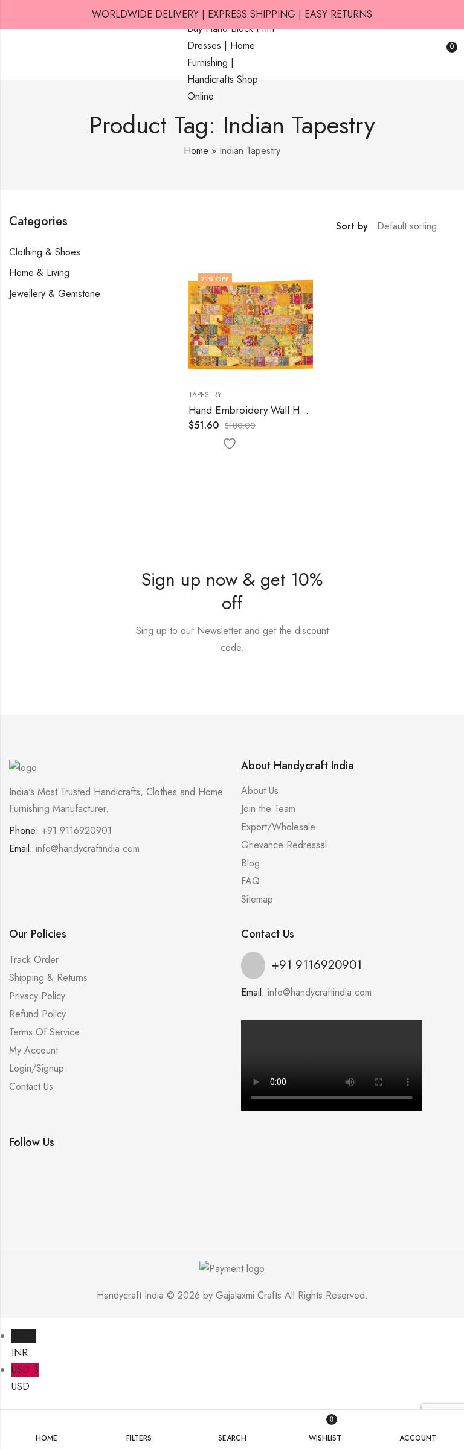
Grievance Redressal (284, 845)
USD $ (25, 1378)
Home (196, 151)
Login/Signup (36, 1068)
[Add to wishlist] (225, 444)
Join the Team (268, 809)
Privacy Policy (37, 996)
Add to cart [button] (200, 444)
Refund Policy (37, 1014)
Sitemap (257, 899)
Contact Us (31, 1086)
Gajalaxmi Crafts (249, 1295)
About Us (260, 791)
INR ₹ (23, 1344)
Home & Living (39, 273)
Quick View (249, 444)
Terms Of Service (44, 1032)
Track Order (34, 960)
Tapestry (205, 394)
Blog (250, 863)
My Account (33, 1050)
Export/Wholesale (278, 827)
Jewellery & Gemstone (54, 294)
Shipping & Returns (48, 978)
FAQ (250, 881)
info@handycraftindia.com (88, 849)
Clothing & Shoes (44, 252)
